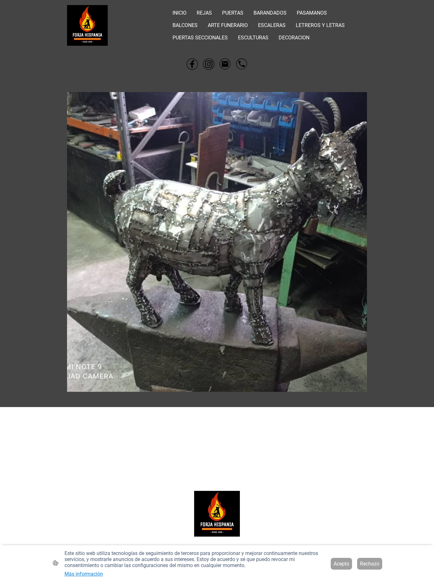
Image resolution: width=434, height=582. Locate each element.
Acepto (341, 564)
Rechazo (369, 564)
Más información (83, 574)
